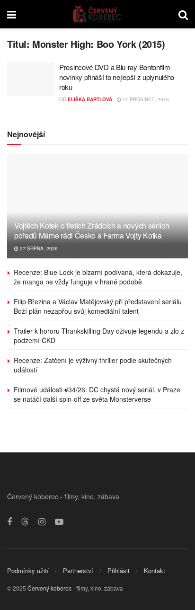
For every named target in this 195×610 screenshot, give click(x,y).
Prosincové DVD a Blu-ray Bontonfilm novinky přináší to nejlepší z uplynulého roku (116, 77)
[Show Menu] (11, 14)
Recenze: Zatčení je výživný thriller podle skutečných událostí (93, 364)
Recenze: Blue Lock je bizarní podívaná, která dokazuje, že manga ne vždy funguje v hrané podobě (98, 276)
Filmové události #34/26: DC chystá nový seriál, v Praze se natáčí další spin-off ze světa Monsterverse (97, 394)
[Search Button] (183, 14)
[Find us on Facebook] (9, 522)
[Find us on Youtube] (59, 522)
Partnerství (78, 570)
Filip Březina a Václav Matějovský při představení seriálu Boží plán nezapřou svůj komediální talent (98, 306)
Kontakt (154, 570)
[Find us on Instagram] (41, 522)
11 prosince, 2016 (145, 99)
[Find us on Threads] (25, 521)
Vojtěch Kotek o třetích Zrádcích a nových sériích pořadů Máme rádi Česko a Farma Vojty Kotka (91, 230)
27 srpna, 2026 (38, 248)
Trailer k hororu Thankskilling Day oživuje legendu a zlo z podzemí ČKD (99, 335)
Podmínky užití (28, 570)
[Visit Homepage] (97, 14)
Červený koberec (49, 588)
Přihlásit (118, 570)
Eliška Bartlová (90, 99)
